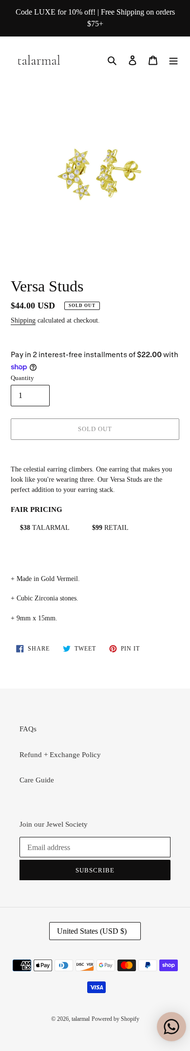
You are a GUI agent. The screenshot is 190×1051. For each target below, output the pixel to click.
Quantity (22, 377)
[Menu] (173, 59)
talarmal (81, 1018)
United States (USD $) (92, 931)
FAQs (28, 729)
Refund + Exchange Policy (60, 755)
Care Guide (36, 780)
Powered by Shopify (115, 1018)
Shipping (23, 320)
